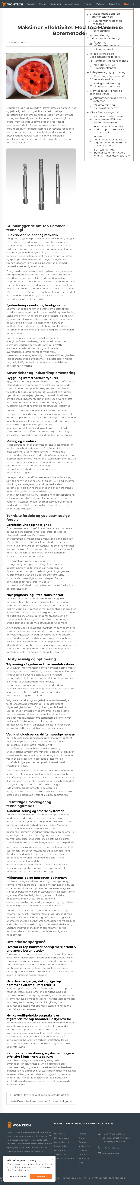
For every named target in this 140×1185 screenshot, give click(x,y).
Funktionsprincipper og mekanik (107, 22)
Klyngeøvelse (60, 1146)
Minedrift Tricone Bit (64, 1158)
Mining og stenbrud (106, 49)
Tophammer (60, 1154)
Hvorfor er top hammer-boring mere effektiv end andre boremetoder (109, 119)
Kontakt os (114, 4)
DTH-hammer (60, 1134)
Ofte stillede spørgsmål (104, 112)
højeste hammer (66, 462)
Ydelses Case (72, 4)
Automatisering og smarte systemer (109, 99)
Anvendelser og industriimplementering (105, 37)
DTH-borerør (60, 1150)
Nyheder (87, 4)
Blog (126, 4)
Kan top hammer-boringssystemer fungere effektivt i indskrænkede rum (112, 152)
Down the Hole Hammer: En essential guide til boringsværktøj (55, 1101)
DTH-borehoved (61, 1138)
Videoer (100, 4)
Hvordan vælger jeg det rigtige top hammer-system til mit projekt (111, 129)
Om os (42, 4)
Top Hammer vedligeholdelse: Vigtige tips (43, 1094)
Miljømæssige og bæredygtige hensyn (106, 107)
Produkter (55, 4)
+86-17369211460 (111, 1148)
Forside (31, 4)
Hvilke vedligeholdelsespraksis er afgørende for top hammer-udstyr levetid (111, 141)
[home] (13, 4)
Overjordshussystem (64, 1142)
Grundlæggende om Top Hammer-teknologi (105, 15)
